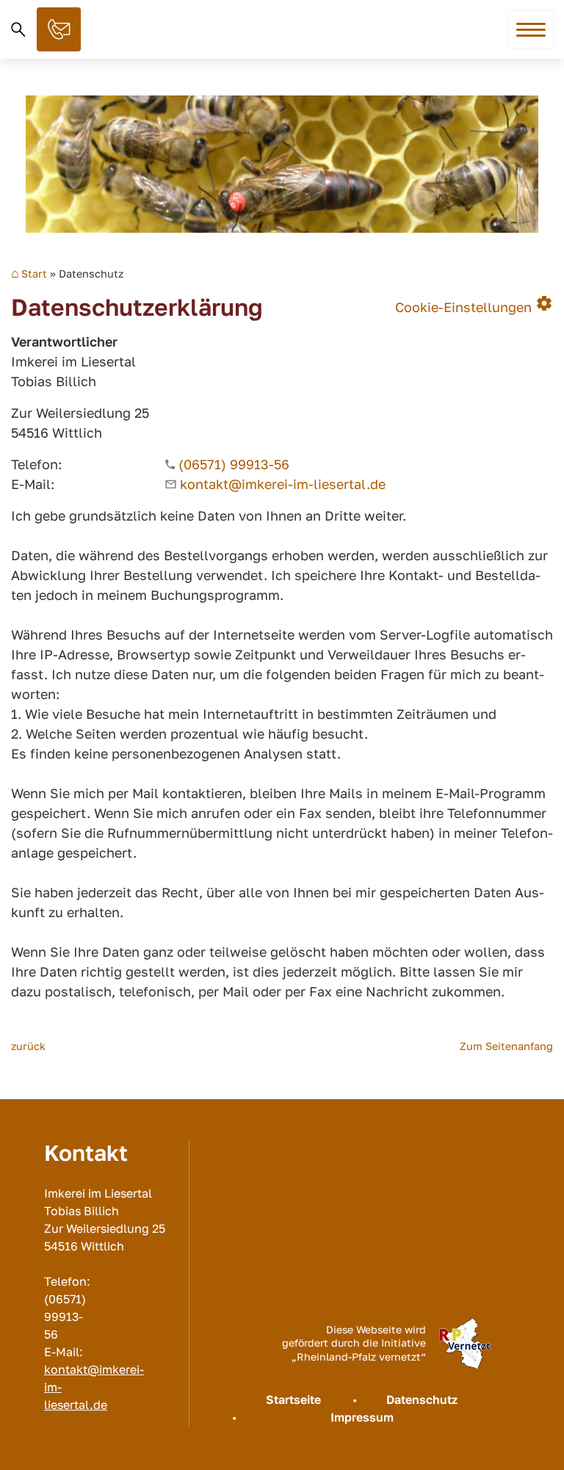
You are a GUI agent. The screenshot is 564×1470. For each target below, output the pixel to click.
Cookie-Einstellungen (474, 304)
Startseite (293, 1399)
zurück (28, 1046)
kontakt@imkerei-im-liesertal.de (283, 484)
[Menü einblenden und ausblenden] (532, 30)
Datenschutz (422, 1399)
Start (34, 273)
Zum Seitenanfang (506, 1046)
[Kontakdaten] (59, 29)
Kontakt (59, 29)
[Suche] (18, 29)
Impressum (362, 1417)
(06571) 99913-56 (233, 464)
